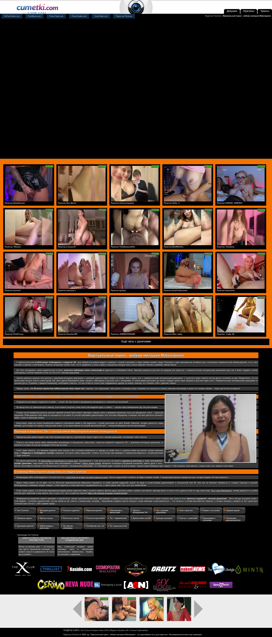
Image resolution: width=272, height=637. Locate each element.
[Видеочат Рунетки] (37, 14)
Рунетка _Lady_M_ (226, 334)
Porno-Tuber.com (56, 16)
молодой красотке (56, 477)
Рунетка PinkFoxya (14, 334)
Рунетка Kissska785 (67, 334)
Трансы (264, 11)
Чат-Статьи (85, 630)
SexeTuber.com (101, 16)
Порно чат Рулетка (124, 16)
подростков (59, 493)
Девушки (232, 11)
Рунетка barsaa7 (13, 290)
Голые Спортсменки (139, 630)
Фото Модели (111, 630)
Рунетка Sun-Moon (67, 203)
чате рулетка (54, 373)
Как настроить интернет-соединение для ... (75, 539)
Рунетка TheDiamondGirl (123, 247)
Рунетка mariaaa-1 (67, 290)
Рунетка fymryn (118, 290)
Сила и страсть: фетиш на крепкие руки (36, 539)
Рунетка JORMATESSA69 (123, 334)
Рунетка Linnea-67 (67, 247)
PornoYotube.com (79, 16)
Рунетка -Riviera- (13, 247)
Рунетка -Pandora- (226, 247)
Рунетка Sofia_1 (171, 203)
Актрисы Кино (98, 630)
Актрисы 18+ (123, 630)
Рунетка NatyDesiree (15, 203)
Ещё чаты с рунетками (136, 341)
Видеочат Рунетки (213, 16)
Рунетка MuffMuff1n (173, 247)
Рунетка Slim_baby (173, 334)
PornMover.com (34, 16)
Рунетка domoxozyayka (122, 203)
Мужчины (248, 11)
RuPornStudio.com (12, 16)
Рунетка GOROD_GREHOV (229, 203)
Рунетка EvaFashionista (175, 290)
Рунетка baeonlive (226, 290)
